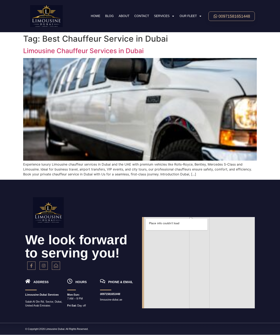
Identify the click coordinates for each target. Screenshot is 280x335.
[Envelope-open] (56, 266)
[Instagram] (44, 266)
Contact (141, 16)
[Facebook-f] (31, 266)
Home (95, 16)
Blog (109, 16)
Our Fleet (188, 16)
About (124, 16)
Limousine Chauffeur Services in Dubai (83, 51)
